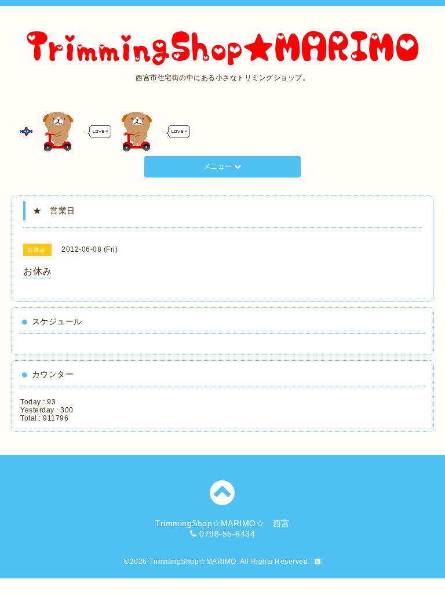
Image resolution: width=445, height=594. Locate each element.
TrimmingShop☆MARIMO (192, 561)
